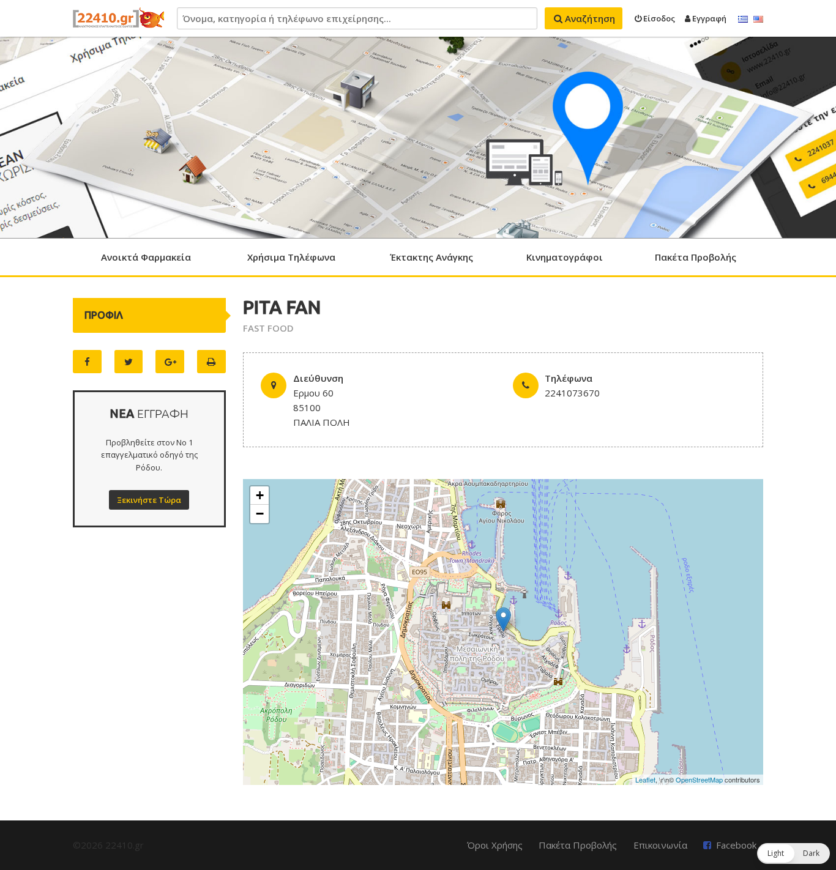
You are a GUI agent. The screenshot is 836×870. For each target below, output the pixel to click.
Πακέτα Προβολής (695, 257)
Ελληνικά (743, 19)
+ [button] (260, 495)
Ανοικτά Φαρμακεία (146, 257)
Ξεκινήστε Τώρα (149, 499)
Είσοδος (658, 18)
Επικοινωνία (660, 845)
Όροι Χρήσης (495, 845)
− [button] (260, 513)
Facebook (736, 845)
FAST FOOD (268, 328)
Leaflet (645, 779)
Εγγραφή (708, 18)
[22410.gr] (119, 18)
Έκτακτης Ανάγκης (431, 257)
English (758, 19)
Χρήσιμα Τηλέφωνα (291, 257)
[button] (793, 853)
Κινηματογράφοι (564, 257)
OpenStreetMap (699, 779)
